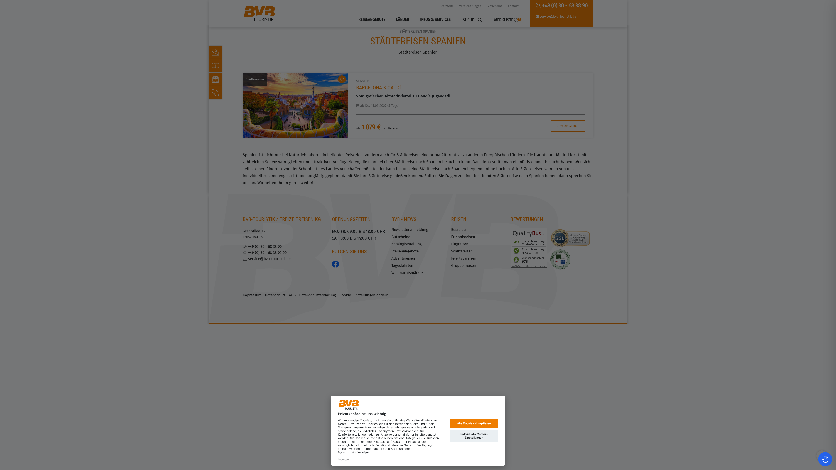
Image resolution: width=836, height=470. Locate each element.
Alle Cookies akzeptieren (474, 423)
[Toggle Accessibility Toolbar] (825, 459)
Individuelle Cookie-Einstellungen (474, 435)
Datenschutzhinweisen (354, 452)
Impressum (344, 459)
